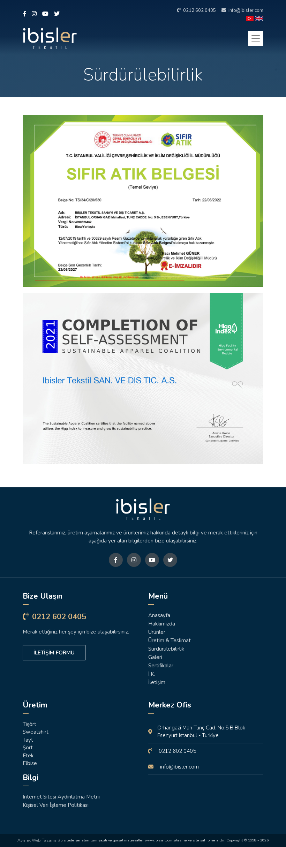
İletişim (156, 682)
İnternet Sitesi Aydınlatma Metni (61, 796)
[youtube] (45, 14)
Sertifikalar (160, 665)
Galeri (155, 657)
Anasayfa (159, 615)
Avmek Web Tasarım (37, 840)
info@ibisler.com (245, 10)
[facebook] (25, 14)
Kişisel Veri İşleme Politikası (56, 805)
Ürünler (156, 632)
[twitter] (56, 14)
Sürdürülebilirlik (166, 648)
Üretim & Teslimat (169, 640)
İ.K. (151, 673)
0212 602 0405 (199, 10)
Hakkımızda (161, 623)
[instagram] (34, 14)
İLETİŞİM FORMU (54, 652)
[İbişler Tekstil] (143, 509)
